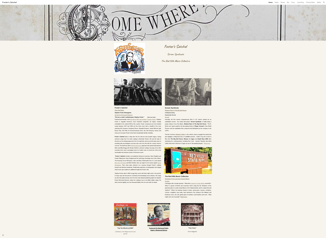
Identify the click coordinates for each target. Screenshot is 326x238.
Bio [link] (288, 2)
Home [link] (271, 2)
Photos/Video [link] (310, 2)
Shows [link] (283, 2)
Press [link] (293, 2)
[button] (324, 2)
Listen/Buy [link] (300, 2)
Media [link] (319, 2)
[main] (175, 53)
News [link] (276, 2)
